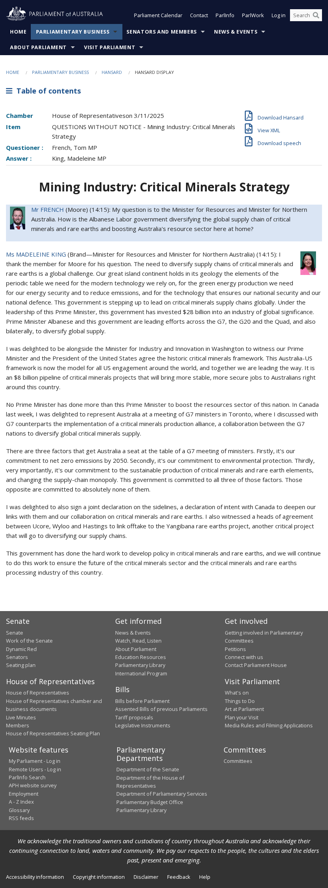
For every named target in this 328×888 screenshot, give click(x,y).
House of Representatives (37, 692)
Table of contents (46, 91)
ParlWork (253, 15)
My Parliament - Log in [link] (34, 761)
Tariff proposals (134, 717)
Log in (279, 15)
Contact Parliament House (256, 665)
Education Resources (140, 657)
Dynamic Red (21, 649)
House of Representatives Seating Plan (53, 733)
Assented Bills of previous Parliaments (161, 709)
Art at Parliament (244, 709)
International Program (141, 673)
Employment (23, 793)
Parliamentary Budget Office (149, 802)
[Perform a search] (316, 15)
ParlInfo (225, 15)
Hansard (112, 72)
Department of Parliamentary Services (161, 793)
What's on (237, 692)
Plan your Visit (241, 717)
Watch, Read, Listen (138, 640)
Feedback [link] (178, 876)
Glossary (19, 810)
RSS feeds (21, 818)
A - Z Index (21, 801)
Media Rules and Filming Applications (269, 725)
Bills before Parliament (142, 701)
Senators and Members (161, 31)
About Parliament (38, 47)
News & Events (235, 31)
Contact (199, 15)
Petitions (235, 649)
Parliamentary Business (73, 31)
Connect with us (244, 657)
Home (18, 31)
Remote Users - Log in (35, 769)
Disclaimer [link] (146, 876)
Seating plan (21, 665)
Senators (17, 657)
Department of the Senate (147, 769)
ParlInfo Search (27, 777)
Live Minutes (21, 717)
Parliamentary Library (140, 665)
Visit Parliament (109, 47)
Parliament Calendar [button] (158, 15)
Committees (238, 761)
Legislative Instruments (142, 725)
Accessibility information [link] (35, 876)
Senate (14, 632)
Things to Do (240, 701)
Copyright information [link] (99, 876)
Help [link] (204, 876)
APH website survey (32, 785)
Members (17, 725)
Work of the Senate (29, 640)
